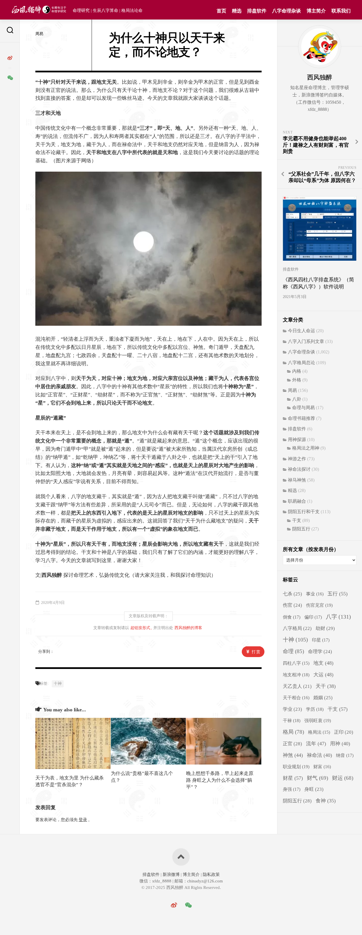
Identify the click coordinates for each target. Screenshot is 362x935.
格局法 (319, 732)
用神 (340, 743)
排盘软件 (256, 11)
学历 (315, 709)
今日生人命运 (301, 330)
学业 (292, 709)
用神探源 (297, 439)
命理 (293, 651)
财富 (322, 766)
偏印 (313, 617)
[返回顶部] (181, 857)
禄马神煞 (297, 480)
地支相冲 (296, 674)
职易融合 (297, 501)
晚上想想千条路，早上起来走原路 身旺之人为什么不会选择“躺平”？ (219, 780)
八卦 (296, 399)
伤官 (292, 605)
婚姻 (323, 697)
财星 (293, 778)
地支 (323, 663)
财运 (342, 778)
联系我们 (341, 11)
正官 (292, 743)
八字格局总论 (301, 362)
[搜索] (10, 31)
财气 (317, 778)
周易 (39, 34)
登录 (83, 819)
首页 (221, 11)
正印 (343, 732)
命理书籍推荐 (301, 418)
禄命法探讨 (299, 469)
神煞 (293, 755)
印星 (320, 640)
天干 (326, 686)
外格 (296, 379)
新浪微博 (171, 874)
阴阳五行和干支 (304, 511)
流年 (316, 743)
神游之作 (297, 458)
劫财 (325, 628)
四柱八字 (296, 663)
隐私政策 (211, 874)
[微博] (10, 58)
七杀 (292, 594)
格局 (293, 732)
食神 (326, 801)
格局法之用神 (305, 448)
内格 (296, 371)
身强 (291, 789)
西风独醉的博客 (188, 628)
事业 (315, 593)
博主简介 (316, 11)
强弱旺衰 (317, 720)
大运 (323, 674)
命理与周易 (303, 407)
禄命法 (319, 755)
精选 (237, 11)
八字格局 (297, 628)
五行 (337, 594)
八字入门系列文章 (306, 341)
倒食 (291, 617)
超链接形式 (140, 628)
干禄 (291, 720)
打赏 (256, 652)
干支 (296, 520)
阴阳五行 (301, 528)
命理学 (320, 651)
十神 (58, 683)
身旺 (314, 789)
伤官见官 (319, 605)
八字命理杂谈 (286, 11)
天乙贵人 (297, 686)
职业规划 (296, 766)
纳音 (345, 755)
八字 (338, 617)
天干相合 (296, 697)
